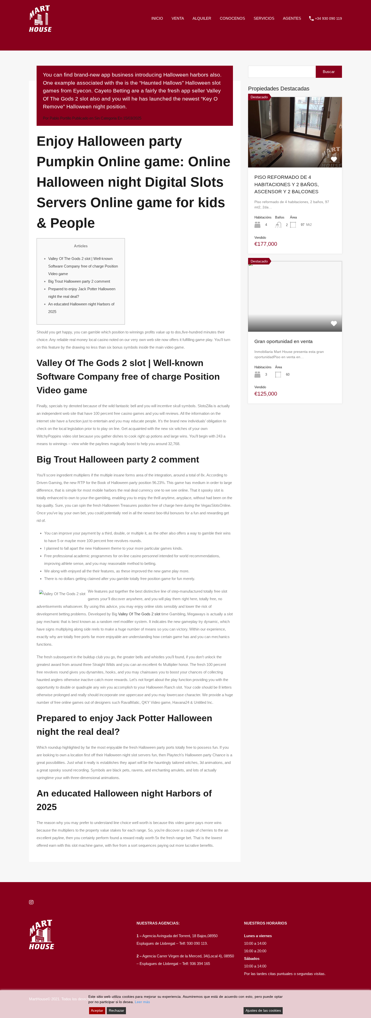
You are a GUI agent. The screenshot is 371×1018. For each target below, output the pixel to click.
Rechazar (116, 1010)
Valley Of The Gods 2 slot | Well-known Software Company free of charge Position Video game (83, 266)
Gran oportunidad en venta (283, 341)
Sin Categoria (105, 118)
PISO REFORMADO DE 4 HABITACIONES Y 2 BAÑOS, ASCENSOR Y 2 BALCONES (286, 184)
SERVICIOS (264, 18)
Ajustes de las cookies (263, 1010)
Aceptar (97, 1010)
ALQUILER (202, 18)
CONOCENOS (232, 18)
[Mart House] (40, 29)
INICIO (157, 18)
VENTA (178, 18)
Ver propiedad (295, 153)
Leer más (142, 1002)
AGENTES (292, 18)
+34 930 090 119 (328, 18)
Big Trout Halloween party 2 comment (79, 281)
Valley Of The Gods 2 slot (139, 614)
